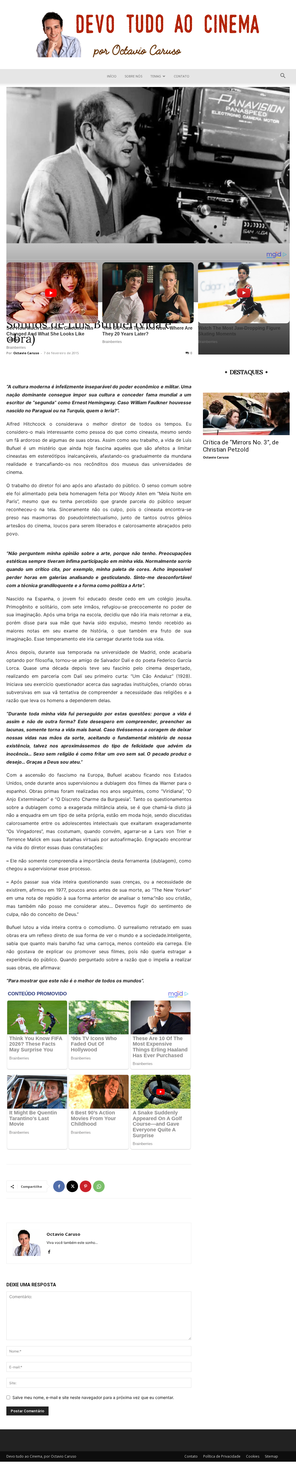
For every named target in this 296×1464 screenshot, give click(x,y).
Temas (155, 76)
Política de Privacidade (221, 1456)
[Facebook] (59, 1186)
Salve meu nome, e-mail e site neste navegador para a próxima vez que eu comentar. (93, 1397)
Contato (181, 76)
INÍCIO (111, 76)
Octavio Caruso (63, 1234)
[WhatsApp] (99, 1186)
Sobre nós (133, 76)
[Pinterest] (85, 1186)
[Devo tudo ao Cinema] (148, 34)
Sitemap (271, 1456)
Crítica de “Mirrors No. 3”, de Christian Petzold (241, 446)
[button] (283, 76)
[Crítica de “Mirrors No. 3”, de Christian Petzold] (246, 414)
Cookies (252, 1456)
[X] (72, 1186)
